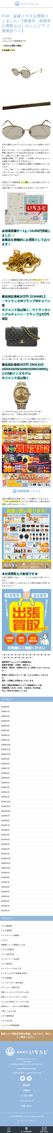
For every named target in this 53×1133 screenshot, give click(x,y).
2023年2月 (5, 906)
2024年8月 (5, 820)
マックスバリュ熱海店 (10, 935)
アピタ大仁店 (6, 1021)
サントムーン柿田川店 (10, 987)
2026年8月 (5, 707)
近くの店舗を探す (26, 1131)
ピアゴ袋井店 (6, 964)
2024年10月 (6, 811)
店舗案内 (26, 1090)
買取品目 (26, 1085)
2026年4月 (5, 726)
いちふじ (4, 940)
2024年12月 (6, 802)
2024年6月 (5, 830)
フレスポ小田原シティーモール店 (15, 1002)
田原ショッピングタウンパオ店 (14, 997)
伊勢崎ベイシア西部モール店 (13, 945)
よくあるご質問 (26, 1096)
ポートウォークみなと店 (11, 968)
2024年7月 (5, 825)
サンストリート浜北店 (10, 959)
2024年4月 (5, 839)
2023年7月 (5, 882)
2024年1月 (5, 854)
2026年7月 (5, 711)
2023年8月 (5, 877)
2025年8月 (5, 764)
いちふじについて (26, 1101)
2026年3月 (5, 730)
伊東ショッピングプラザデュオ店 (15, 992)
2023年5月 (5, 892)
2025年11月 (5, 749)
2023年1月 (5, 911)
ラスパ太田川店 (7, 954)
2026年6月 (5, 716)
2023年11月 (5, 863)
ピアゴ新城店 (6, 926)
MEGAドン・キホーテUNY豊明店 (15, 1006)
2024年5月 (5, 835)
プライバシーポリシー (28, 1121)
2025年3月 (5, 787)
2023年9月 (5, 873)
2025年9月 (5, 759)
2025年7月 (5, 768)
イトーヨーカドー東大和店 (12, 983)
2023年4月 (5, 896)
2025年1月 (5, 797)
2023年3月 (5, 901)
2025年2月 (5, 792)
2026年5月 (5, 721)
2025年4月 (5, 783)
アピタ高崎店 (6, 978)
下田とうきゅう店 (8, 1011)
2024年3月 (5, 844)
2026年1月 (5, 740)
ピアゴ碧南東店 (7, 1016)
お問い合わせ (26, 1106)
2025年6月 (5, 773)
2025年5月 (5, 778)
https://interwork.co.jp (26, 1069)
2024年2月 (5, 849)
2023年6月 (5, 887)
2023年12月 (6, 858)
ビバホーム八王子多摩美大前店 (14, 973)
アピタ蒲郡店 (6, 930)
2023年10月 (6, 868)
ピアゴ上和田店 (7, 949)
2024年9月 (5, 816)
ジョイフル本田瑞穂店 (10, 1025)
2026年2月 (5, 735)
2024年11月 (5, 806)
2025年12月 (6, 745)
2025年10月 (6, 754)
